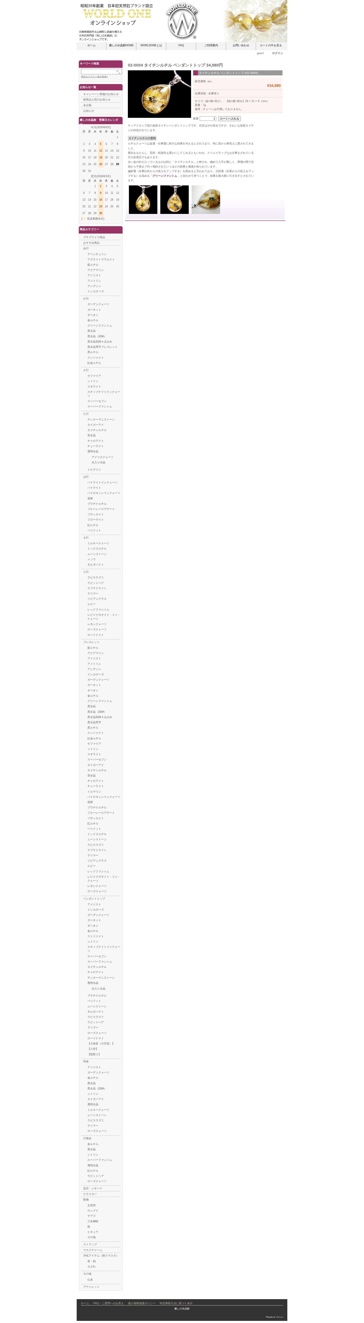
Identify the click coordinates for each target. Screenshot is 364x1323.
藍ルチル (92, 264)
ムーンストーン (97, 554)
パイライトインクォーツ (102, 482)
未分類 (87, 105)
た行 (86, 413)
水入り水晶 (98, 462)
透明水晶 (92, 451)
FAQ (181, 45)
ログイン (277, 53)
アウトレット (91, 1286)
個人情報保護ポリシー (141, 1303)
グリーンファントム (165, 175)
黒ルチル (92, 352)
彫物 (86, 1199)
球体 (86, 1061)
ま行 (86, 537)
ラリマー (92, 593)
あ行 (86, 248)
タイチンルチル (97, 430)
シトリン (92, 381)
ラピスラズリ (95, 577)
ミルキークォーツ (98, 543)
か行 (86, 298)
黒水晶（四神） (97, 336)
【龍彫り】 (94, 1054)
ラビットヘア (95, 583)
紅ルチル (92, 525)
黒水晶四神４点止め (99, 341)
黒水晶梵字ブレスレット (102, 346)
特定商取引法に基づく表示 (176, 1303)
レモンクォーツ (97, 624)
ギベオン (92, 315)
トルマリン (94, 469)
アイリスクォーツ (103, 457)
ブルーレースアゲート (101, 509)
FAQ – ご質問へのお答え (108, 1303)
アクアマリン (95, 270)
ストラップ (90, 1244)
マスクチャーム (92, 1250)
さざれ (91, 1266)
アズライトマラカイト (101, 259)
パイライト (94, 487)
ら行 (86, 571)
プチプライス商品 (94, 237)
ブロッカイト (95, 514)
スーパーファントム (99, 406)
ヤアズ (91, 1215)
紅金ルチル (94, 362)
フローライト (95, 519)
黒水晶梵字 (94, 722)
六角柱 (87, 1138)
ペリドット (94, 530)
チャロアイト (95, 440)
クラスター (90, 1194)
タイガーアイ (95, 424)
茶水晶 (91, 435)
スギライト (94, 386)
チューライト (95, 446)
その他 (91, 1237)
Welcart (279, 1317)
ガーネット (94, 309)
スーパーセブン (97, 401)
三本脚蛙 (92, 1221)
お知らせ (88, 110)
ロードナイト (95, 634)
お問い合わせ (241, 45)
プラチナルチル (97, 503)
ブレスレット (91, 642)
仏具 (90, 1279)
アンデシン (94, 286)
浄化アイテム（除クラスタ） (101, 1255)
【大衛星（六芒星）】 (101, 1043)
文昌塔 (91, 1205)
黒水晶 (91, 330)
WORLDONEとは (151, 45)
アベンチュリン (97, 254)
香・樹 (91, 1261)
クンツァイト (95, 357)
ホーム (91, 45)
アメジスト (94, 275)
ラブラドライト (97, 588)
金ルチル (92, 320)
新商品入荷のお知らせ (97, 99)
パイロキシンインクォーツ (103, 493)
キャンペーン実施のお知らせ (101, 94)
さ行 (86, 370)
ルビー (91, 604)
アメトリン (94, 280)
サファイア (94, 375)
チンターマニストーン (101, 419)
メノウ (91, 559)
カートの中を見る (271, 45)
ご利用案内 (211, 45)
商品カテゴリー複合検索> (94, 76)
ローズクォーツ (97, 629)
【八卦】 (92, 1048)
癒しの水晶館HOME (121, 45)
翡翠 (90, 498)
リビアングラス (97, 598)
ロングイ (92, 1210)
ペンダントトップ (94, 898)
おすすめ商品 (91, 242)
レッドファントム (98, 609)
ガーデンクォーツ (98, 304)
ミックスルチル (97, 548)
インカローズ (95, 291)
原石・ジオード (92, 1188)
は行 (86, 476)
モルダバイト (95, 564)
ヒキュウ (92, 1231)
